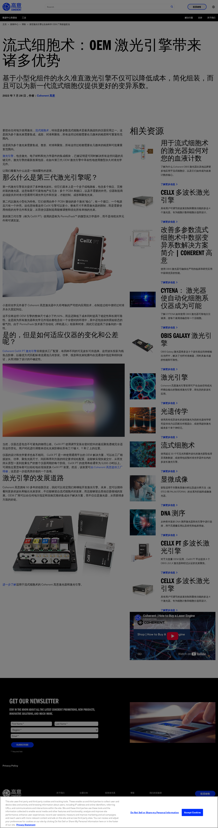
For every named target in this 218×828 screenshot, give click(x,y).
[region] (109, 812)
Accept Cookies (192, 812)
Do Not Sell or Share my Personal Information (154, 812)
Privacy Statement (25, 824)
